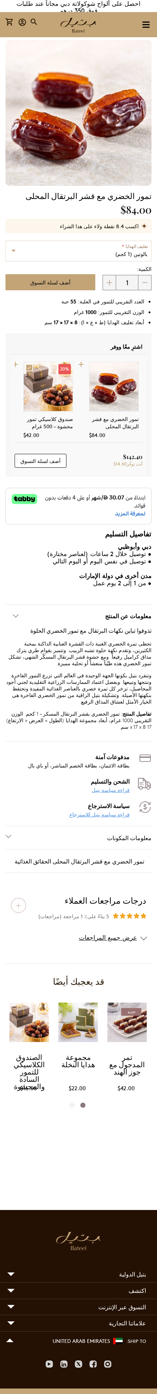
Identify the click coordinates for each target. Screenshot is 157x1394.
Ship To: (136, 1341)
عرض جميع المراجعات (108, 937)
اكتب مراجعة (18, 905)
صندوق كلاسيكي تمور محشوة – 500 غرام (50, 422)
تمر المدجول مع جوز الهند (127, 1065)
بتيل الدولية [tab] (132, 1274)
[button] (22, 22)
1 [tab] (85, 1105)
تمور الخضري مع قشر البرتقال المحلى (115, 422)
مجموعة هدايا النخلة (78, 1061)
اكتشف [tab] (137, 1290)
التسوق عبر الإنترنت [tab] (122, 1307)
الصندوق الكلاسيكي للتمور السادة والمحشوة (29, 1072)
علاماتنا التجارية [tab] (127, 1323)
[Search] (34, 21)
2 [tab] (74, 1105)
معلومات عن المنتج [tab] (128, 616)
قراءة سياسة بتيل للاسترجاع (99, 814)
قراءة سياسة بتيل (111, 789)
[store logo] (78, 26)
